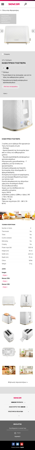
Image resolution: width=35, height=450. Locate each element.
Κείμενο (19, 432)
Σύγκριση (7, 54)
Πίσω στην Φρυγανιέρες (10, 10)
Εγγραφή (17, 436)
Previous (2, 31)
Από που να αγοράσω (11, 86)
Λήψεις (5, 93)
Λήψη (5, 275)
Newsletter (17, 424)
